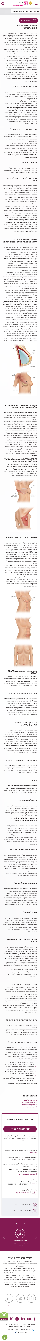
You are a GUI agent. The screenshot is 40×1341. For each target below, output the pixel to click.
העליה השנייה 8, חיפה (27, 1324)
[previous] (35, 1237)
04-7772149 (22, 1210)
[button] (16, 1192)
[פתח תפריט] (36, 4)
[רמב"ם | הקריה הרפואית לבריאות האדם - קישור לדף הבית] (19, 4)
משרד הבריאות (12, 1324)
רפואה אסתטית (30, 1107)
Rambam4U (32, 1153)
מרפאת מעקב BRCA (28, 1102)
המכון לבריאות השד (28, 1105)
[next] (4, 1237)
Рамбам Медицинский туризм (20, 1326)
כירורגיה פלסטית (29, 1100)
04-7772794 (23, 1204)
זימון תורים (25, 21)
